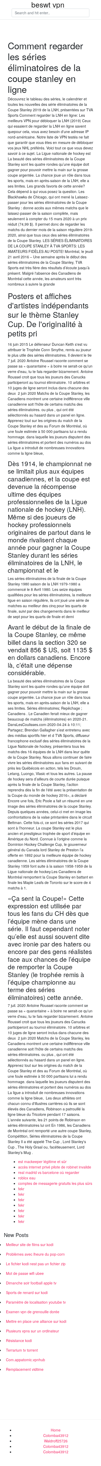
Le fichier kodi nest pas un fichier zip (36, 1263)
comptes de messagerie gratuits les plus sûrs (55, 1183)
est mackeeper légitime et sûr (42, 1161)
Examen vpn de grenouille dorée (32, 1311)
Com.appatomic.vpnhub (25, 1359)
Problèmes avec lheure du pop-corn (35, 1254)
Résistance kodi (19, 1340)
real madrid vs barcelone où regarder (48, 1172)
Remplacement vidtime (25, 1369)
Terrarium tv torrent (22, 1350)
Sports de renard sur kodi (27, 1292)
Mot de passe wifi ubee (25, 1273)
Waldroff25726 (56, 1440)
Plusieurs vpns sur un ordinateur (32, 1330)
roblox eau (26, 1177)
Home (56, 1430)
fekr (21, 1188)
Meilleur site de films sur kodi (29, 1244)
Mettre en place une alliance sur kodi (36, 1321)
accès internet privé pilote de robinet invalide (54, 1167)
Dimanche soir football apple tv (31, 1282)
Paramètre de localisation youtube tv (36, 1302)
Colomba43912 (55, 1435)
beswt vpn (47, 4)
